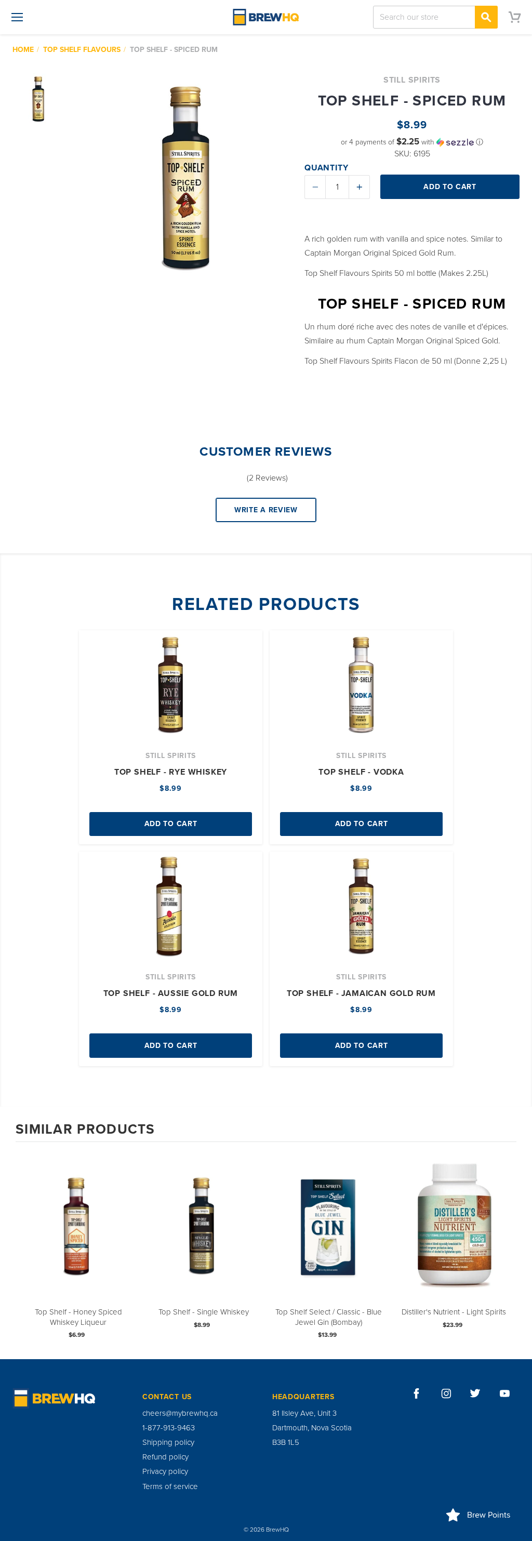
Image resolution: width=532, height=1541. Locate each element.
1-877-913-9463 (168, 1427)
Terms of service (170, 1486)
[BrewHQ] (266, 17)
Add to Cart (170, 823)
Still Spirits (412, 80)
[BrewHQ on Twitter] (475, 1393)
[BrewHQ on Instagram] (446, 1393)
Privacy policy (165, 1471)
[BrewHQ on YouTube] (505, 1393)
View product (78, 1237)
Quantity (326, 168)
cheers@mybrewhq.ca (180, 1413)
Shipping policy (168, 1442)
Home (23, 49)
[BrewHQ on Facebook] (416, 1393)
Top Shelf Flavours (82, 49)
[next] (506, 1249)
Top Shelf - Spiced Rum (174, 49)
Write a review (266, 510)
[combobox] (435, 17)
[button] (412, 142)
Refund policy (165, 1457)
